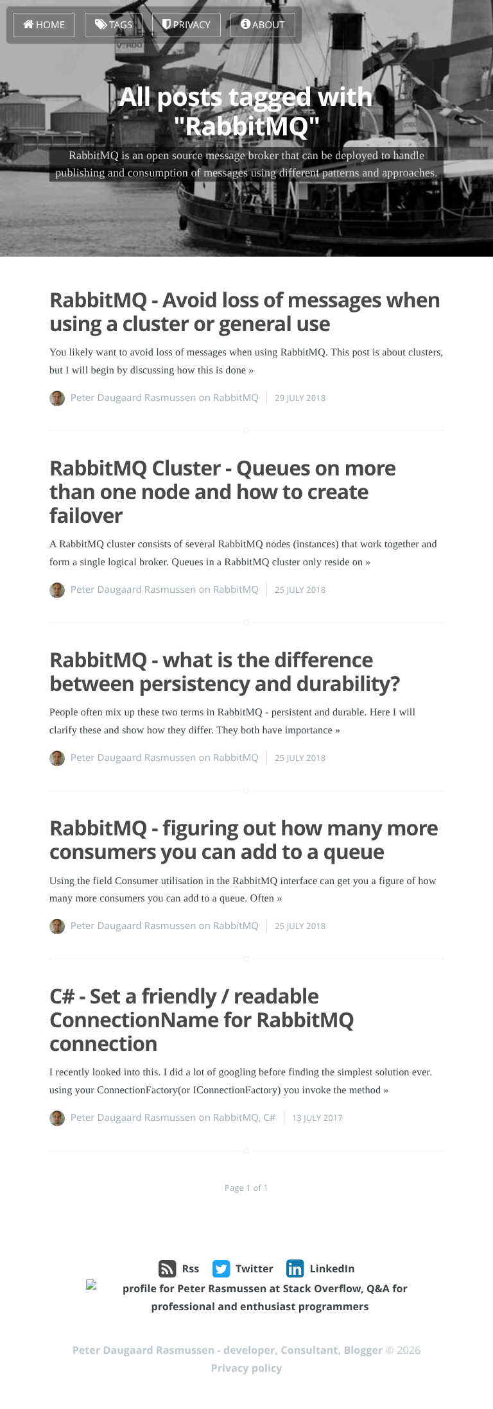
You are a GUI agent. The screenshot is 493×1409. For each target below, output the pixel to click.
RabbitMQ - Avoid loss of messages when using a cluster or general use (244, 311)
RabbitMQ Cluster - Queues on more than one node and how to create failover (222, 491)
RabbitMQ (236, 397)
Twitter (254, 1268)
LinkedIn (332, 1268)
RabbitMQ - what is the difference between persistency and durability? (224, 671)
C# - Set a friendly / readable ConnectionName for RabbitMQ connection (201, 1019)
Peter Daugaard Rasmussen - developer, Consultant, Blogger (228, 1350)
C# (269, 1117)
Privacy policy (246, 1368)
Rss (191, 1268)
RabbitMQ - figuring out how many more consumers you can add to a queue (243, 840)
